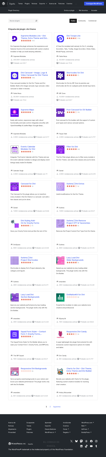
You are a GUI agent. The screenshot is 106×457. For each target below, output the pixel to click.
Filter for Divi (72, 147)
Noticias (11, 426)
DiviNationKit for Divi (76, 294)
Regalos (66, 432)
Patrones (30, 432)
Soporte (48, 426)
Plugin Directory (13, 10)
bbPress (85, 429)
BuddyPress (86, 432)
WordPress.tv (50, 432)
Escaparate (30, 422)
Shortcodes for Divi (75, 73)
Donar (66, 429)
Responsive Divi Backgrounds (34, 368)
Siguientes (57, 407)
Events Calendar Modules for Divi (28, 148)
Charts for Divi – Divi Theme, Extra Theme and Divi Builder (79, 369)
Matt (83, 426)
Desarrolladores (50, 429)
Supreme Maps (27, 110)
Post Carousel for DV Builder (79, 110)
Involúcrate (67, 422)
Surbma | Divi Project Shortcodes (29, 259)
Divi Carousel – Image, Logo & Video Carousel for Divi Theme (34, 74)
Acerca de (11, 422)
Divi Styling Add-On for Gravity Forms (30, 222)
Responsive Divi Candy (77, 331)
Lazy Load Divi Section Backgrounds (30, 295)
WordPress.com (87, 422)
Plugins (29, 429)
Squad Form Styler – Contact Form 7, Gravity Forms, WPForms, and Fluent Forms (33, 332)
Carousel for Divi (28, 184)
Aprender (48, 422)
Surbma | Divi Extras (75, 184)
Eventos (66, 426)
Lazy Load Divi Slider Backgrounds (75, 259)
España (30, 444)
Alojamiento (12, 429)
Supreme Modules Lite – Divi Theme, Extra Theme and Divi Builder (34, 37)
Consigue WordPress (94, 3)
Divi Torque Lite (73, 36)
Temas (29, 426)
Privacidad (12, 432)
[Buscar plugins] (36, 21)
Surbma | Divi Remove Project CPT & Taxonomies (78, 222)
